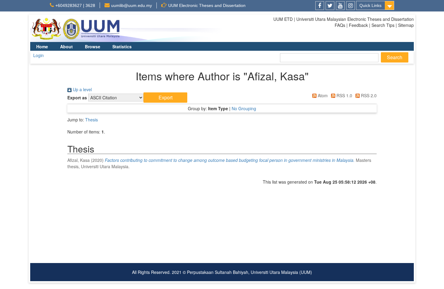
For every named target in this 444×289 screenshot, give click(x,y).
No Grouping (244, 108)
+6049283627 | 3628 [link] (75, 5)
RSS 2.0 (368, 95)
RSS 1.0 (343, 95)
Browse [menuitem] (92, 46)
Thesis (91, 120)
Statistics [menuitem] (122, 46)
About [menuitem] (66, 46)
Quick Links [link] (370, 5)
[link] (319, 5)
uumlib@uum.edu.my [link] (131, 5)
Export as (77, 98)
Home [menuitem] (42, 46)
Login (38, 55)
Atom (322, 95)
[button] (165, 97)
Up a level (82, 89)
